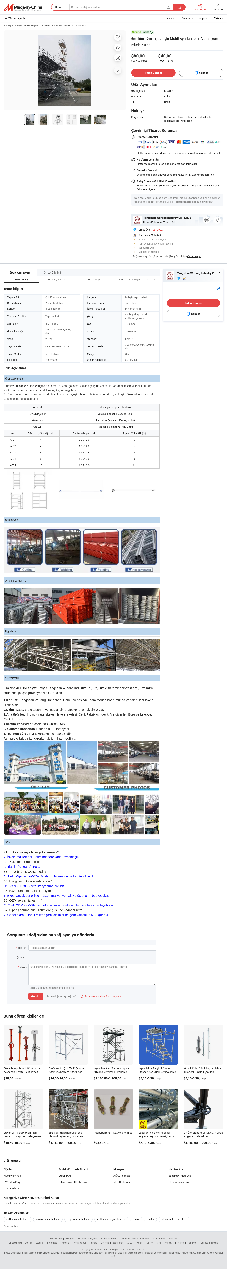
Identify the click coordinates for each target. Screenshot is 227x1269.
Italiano (93, 1242)
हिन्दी (159, 1242)
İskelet (150, 1219)
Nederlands (117, 1242)
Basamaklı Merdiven (179, 1175)
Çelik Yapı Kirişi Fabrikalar (111, 1219)
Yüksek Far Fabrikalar (48, 1219)
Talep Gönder (153, 72)
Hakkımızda (56, 1238)
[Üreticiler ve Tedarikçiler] (23, 7)
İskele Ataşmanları (178, 1182)
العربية (130, 1242)
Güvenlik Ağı (65, 1175)
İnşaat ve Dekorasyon (27, 25)
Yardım (186, 18)
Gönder (35, 996)
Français (65, 1242)
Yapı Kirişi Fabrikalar (78, 1219)
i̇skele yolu (119, 1169)
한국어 (140, 1242)
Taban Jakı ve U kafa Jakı (73, 1182)
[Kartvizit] (218, 288)
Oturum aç (217, 9)
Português (52, 1242)
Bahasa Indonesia (209, 1242)
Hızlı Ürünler (159, 1238)
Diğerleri (8, 1169)
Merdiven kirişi (176, 1169)
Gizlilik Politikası (109, 1238)
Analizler (172, 1238)
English (28, 1242)
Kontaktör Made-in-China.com (135, 1238)
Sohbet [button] (203, 72)
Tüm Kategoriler (17, 18)
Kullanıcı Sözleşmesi (88, 1238)
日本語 (150, 1242)
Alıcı (169, 18)
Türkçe (180, 1242)
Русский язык (79, 1242)
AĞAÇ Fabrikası (122, 1175)
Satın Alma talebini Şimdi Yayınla (101, 996)
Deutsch (105, 1242)
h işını (136, 1219)
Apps (202, 18)
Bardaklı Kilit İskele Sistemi (73, 1169)
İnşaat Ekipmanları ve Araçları (56, 25)
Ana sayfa (8, 25)
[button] (148, 279)
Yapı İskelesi (80, 25)
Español (39, 1242)
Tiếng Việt (192, 1242)
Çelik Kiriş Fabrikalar (17, 1219)
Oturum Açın (194, 256)
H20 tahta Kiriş (12, 1182)
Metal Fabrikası (122, 1182)
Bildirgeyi (69, 1238)
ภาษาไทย (169, 1242)
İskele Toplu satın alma (173, 1219)
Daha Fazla (10, 1226)
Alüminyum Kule (12, 1175)
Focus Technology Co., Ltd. (112, 1249)
